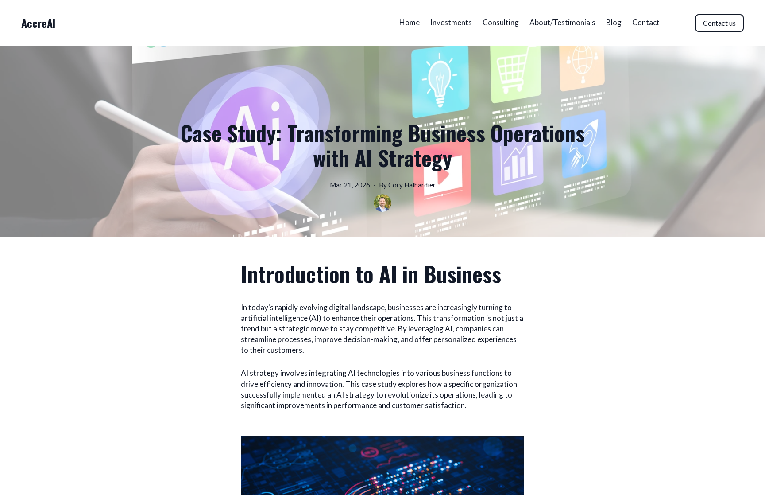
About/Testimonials (562, 22)
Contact (646, 22)
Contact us (719, 23)
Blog (614, 22)
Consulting (501, 22)
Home (409, 22)
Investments (451, 22)
